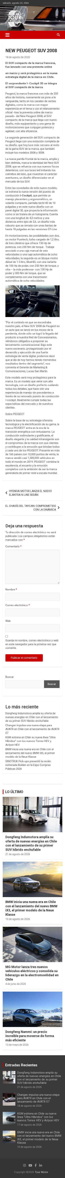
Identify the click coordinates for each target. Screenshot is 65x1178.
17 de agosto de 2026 (29, 1124)
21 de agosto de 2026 (17, 854)
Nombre (11, 589)
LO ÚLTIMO (14, 792)
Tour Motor (41, 1172)
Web (8, 621)
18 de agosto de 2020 (17, 57)
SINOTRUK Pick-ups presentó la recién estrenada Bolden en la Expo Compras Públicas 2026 (28, 765)
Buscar (9, 677)
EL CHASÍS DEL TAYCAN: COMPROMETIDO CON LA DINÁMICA (30, 507)
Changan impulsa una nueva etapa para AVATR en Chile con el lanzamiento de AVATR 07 (32, 729)
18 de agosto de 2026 (29, 1105)
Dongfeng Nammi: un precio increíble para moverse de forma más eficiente (29, 1036)
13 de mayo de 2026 (17, 1044)
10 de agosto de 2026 (17, 919)
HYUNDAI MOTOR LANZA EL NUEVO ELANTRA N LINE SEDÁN (30, 492)
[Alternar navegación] (7, 35)
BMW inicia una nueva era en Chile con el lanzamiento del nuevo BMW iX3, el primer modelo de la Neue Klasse (30, 753)
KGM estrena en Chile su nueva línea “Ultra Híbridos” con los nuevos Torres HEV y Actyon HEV (30, 741)
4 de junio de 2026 (15, 984)
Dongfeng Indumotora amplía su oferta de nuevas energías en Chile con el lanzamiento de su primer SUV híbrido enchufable (31, 717)
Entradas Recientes (21, 1065)
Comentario (13, 546)
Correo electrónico (17, 605)
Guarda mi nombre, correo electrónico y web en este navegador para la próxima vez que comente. (31, 644)
